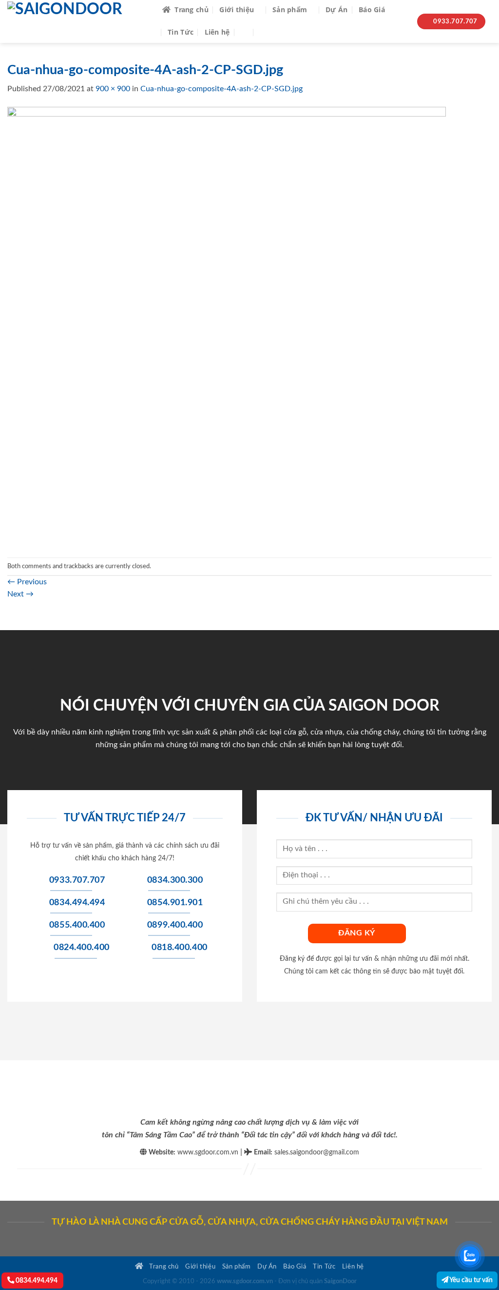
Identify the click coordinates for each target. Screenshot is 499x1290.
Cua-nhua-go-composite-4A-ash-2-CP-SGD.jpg (221, 89)
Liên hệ (217, 32)
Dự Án (336, 9)
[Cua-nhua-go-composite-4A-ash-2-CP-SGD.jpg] (226, 326)
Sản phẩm (289, 9)
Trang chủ (191, 9)
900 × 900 (113, 89)
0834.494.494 (36, 1280)
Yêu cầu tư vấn (470, 1280)
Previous (27, 582)
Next (20, 594)
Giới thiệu (236, 9)
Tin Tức (180, 32)
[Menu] (266, 32)
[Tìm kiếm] (245, 32)
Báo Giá (372, 9)
